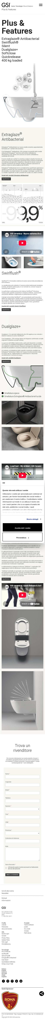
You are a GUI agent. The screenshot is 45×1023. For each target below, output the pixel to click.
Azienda (4, 925)
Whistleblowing (6, 944)
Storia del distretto (7, 929)
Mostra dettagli (32, 519)
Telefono (7, 798)
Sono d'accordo (10, 864)
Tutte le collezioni (29, 925)
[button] (41, 994)
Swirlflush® (5, 953)
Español (4, 976)
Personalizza (21, 538)
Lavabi (26, 927)
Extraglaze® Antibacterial (9, 958)
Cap (6, 814)
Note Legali (5, 942)
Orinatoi (26, 931)
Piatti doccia (27, 933)
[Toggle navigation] (40, 5)
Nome (7, 774)
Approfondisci (6, 179)
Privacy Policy (6, 938)
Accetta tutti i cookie (22, 528)
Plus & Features (6, 951)
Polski (3, 975)
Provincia (8, 830)
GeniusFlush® (6, 956)
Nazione (7, 806)
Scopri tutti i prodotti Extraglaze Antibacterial (15, 175)
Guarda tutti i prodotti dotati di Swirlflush (14, 306)
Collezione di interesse (12, 838)
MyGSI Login (5, 934)
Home (13, 6)
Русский (4, 973)
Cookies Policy (6, 940)
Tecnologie (19, 6)
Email (7, 790)
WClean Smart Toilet (7, 964)
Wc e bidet (27, 929)
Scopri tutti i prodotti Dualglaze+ (11, 358)
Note (6, 846)
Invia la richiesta (12, 874)
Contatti (4, 936)
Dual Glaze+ (5, 960)
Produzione (5, 927)
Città (6, 822)
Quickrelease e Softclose (8, 962)
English (4, 970)
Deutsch (4, 972)
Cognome (8, 782)
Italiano (4, 969)
